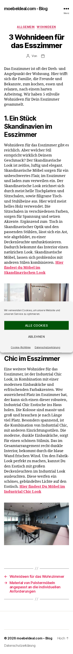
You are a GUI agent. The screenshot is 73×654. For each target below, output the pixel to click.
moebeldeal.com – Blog (34, 638)
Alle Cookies (36, 325)
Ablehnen (36, 336)
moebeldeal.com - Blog (25, 8)
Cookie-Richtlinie (20, 347)
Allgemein (26, 27)
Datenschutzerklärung (47, 347)
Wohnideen (46, 27)
